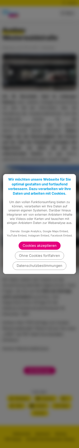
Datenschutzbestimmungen (39, 266)
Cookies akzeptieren (40, 246)
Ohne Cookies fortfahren (39, 256)
